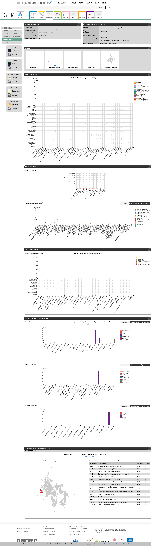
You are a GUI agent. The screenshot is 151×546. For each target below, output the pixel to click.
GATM (92, 476)
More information (109, 544)
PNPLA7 (92, 502)
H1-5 (91, 471)
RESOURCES (63, 3)
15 (90, 461)
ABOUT (73, 3)
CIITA (91, 492)
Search (100, 7)
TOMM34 (93, 474)
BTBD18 (92, 469)
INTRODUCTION (49, 529)
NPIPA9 (92, 488)
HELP (104, 3)
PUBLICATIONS (49, 534)
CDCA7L (92, 466)
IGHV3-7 (92, 484)
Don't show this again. (123, 544)
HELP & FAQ (74, 534)
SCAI (91, 479)
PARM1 (92, 482)
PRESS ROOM (22, 532)
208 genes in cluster (87, 456)
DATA (97, 3)
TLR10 (92, 497)
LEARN (89, 3)
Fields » (108, 7)
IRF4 (91, 499)
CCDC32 (93, 505)
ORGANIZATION (49, 532)
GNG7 (92, 494)
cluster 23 (77, 454)
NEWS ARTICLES (23, 529)
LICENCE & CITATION (77, 532)
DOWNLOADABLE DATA (78, 529)
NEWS (81, 3)
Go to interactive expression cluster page (56, 461)
